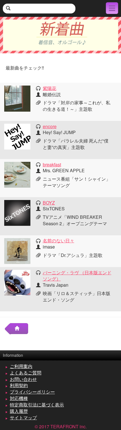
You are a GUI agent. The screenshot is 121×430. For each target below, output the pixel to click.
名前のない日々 (58, 240)
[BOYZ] (17, 212)
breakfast (52, 164)
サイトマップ (23, 417)
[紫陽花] (17, 98)
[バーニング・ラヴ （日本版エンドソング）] (17, 282)
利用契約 (19, 385)
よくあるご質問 (25, 372)
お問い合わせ (23, 379)
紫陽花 (49, 88)
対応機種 (19, 398)
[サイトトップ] (19, 328)
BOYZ (49, 202)
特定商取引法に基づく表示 (37, 404)
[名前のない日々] (17, 250)
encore (50, 126)
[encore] (17, 136)
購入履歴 (19, 411)
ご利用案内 (21, 366)
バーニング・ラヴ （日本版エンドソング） (77, 275)
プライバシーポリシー (32, 391)
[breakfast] (17, 174)
